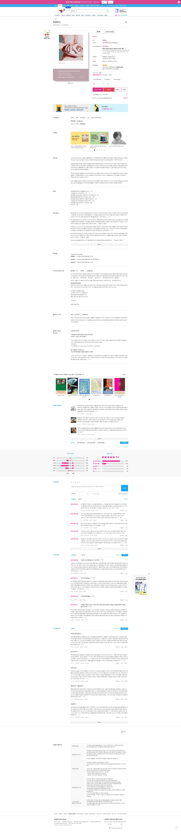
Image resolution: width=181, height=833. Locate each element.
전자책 (64, 5)
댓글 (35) (86, 646)
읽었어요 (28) (101, 442)
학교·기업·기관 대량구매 (122, 813)
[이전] (57, 55)
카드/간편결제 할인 (97, 79)
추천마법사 (68, 15)
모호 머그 (95, 36)
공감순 (117, 554)
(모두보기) (118, 280)
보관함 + (124, 89)
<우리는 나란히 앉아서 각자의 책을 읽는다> (111, 317)
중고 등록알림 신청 (97, 94)
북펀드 (105, 15)
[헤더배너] (121, 10)
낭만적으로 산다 (107, 395)
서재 (119, 15)
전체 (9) (80, 499)
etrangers (83, 510)
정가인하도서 (88, 15)
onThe (82, 527)
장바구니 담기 (98, 89)
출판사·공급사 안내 (107, 813)
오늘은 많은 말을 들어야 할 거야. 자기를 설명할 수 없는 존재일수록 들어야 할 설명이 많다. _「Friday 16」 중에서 (97, 240)
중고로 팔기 (105, 94)
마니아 (72, 442)
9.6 (101, 74)
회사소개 (56, 813)
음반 (94, 5)
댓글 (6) (86, 681)
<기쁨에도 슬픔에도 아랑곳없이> (93, 317)
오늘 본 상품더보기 (123, 732)
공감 (126, 510)
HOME (56, 5)
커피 (102, 5)
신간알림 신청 (79, 121)
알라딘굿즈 (77, 5)
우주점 (91, 5)
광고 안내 (114, 813)
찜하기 (126, 663)
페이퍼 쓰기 (124, 628)
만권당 (68, 5)
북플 (116, 15)
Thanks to (122, 510)
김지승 (54, 25)
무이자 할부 (107, 79)
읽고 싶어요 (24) (81, 442)
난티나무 (72, 663)
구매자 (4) (73, 555)
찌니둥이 (79, 424)
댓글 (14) (87, 663)
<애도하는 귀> (107, 280)
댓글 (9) (92, 434)
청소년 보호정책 (79, 813)
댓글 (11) (87, 717)
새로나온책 (78, 15)
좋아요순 (116, 628)
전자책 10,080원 (110, 31)
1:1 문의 (110, 824)
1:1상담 (104, 745)
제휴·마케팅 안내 (92, 813)
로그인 (109, 5)
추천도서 (94, 15)
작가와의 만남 (100, 15)
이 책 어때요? (124, 442)
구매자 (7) (73, 499)
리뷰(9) (110, 74)
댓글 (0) (91, 413)
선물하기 (118, 89)
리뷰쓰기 (125, 554)
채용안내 (60, 813)
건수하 (72, 699)
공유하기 (126, 22)
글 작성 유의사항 (123, 493)
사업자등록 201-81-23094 (67, 821)
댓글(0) (84, 573)
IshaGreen (73, 619)
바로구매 (109, 89)
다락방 (78, 434)
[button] (94, 150)
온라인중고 (82, 5)
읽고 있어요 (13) (91, 442)
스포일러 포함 (95, 493)
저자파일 (82, 270)
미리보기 (71, 83)
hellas (72, 591)
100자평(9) (104, 74)
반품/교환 (109, 745)
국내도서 (60, 5)
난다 (61, 25)
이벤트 (82, 15)
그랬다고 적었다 (61, 395)
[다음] (84, 55)
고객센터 (120, 5)
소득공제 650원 (116, 79)
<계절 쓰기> (77, 280)
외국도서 (72, 5)
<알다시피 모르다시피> (80, 317)
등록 (125, 488)
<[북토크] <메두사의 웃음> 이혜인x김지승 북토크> (92, 280)
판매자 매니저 (99, 813)
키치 (78, 413)
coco (82, 520)
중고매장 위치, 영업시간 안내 (116, 828)
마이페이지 (116, 5)
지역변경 (117, 68)
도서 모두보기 (77, 314)
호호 (71, 600)
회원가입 (112, 5)
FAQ (121, 824)
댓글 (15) (86, 699)
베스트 (73, 15)
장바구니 (125, 5)
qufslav (82, 535)
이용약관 (65, 813)
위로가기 (176, 827)
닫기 (179, 2)
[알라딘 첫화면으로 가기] (61, 10)
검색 (107, 11)
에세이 (77, 123)
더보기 (108, 216)
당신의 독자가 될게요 (72, 395)
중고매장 (87, 5)
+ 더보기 (81, 570)
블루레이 (98, 5)
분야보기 (58, 15)
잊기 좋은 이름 (96, 395)
